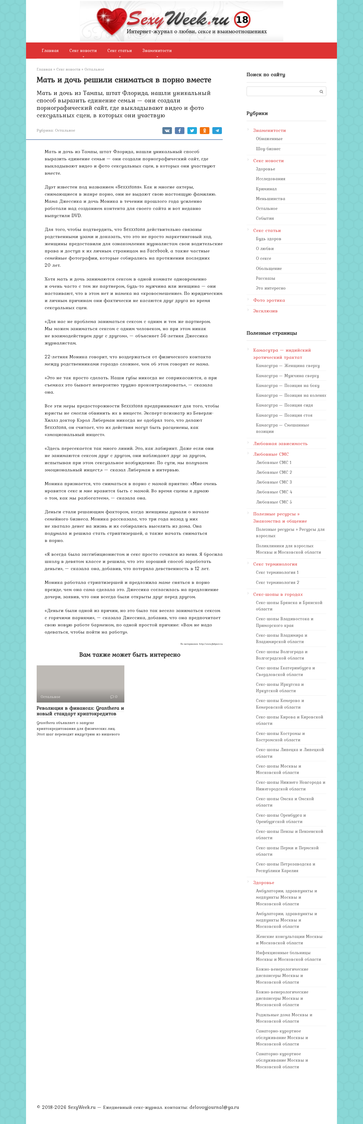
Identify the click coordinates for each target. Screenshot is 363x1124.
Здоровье (265, 169)
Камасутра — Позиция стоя (284, 415)
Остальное (65, 130)
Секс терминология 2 (277, 582)
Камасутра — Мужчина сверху (287, 375)
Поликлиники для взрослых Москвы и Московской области (288, 548)
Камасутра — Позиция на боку (287, 385)
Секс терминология (275, 563)
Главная (50, 50)
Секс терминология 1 (277, 572)
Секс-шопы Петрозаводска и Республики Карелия (285, 867)
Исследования (270, 178)
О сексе (263, 258)
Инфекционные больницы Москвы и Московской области (288, 955)
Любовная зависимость (280, 443)
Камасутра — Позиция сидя (284, 405)
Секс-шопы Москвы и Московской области (278, 769)
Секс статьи (119, 50)
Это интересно (271, 288)
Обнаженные (269, 138)
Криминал (266, 189)
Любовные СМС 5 (274, 502)
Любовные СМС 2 (274, 472)
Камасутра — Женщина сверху (288, 365)
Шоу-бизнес (268, 148)
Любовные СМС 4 (274, 492)
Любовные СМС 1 (274, 462)
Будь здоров (268, 238)
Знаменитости (157, 50)
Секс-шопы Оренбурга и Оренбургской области (281, 818)
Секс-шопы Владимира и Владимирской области (281, 638)
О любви (265, 248)
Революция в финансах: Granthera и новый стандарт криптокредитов (80, 710)
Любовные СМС (271, 454)
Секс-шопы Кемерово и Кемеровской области (280, 703)
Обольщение (269, 268)
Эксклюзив (265, 310)
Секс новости (83, 50)
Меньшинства (270, 198)
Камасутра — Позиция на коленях (291, 395)
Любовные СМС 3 (274, 482)
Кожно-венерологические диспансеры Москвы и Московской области (282, 975)
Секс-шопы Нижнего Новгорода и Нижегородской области (290, 785)
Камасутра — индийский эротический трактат (282, 353)
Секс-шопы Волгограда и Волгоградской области (281, 654)
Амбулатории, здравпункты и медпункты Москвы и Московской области (286, 897)
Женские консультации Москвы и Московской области (289, 939)
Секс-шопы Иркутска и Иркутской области (280, 687)
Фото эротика (269, 300)
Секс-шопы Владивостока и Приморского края (284, 621)
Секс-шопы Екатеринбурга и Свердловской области (285, 671)
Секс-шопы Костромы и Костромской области (280, 736)
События (265, 218)
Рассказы (265, 278)
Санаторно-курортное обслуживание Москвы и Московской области (282, 1037)
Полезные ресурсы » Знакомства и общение (280, 517)
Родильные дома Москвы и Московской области (284, 1017)
